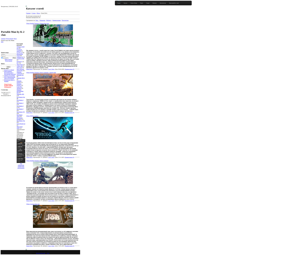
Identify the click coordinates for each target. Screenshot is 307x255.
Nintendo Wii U (21, 78)
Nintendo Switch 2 (19, 84)
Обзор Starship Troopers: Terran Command (37, 160)
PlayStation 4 (20, 106)
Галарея (147, 3)
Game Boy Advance (19, 87)
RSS (2, 42)
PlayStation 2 (20, 100)
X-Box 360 (19, 66)
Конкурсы (155, 3)
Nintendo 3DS (20, 94)
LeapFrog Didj (20, 58)
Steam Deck (20, 64)
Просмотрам (65, 20)
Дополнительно (163, 3)
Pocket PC (19, 61)
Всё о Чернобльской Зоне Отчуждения (9, 77)
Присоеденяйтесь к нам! (174, 3)
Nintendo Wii (20, 75)
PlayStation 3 (20, 103)
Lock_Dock (51, 69)
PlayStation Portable (19, 118)
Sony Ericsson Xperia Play (20, 69)
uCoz (48, 253)
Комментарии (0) (69, 69)
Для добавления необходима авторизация (21, 166)
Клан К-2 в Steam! (9, 70)
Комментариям (57, 20)
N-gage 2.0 (19, 52)
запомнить (5, 58)
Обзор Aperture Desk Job (32, 204)
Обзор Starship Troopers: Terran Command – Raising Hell (41, 72)
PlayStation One (21, 97)
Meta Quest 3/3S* (20, 127)
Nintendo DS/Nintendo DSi (20, 91)
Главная (118, 3)
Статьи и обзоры (133, 3)
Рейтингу (48, 20)
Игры (38, 13)
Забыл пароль (8, 59)
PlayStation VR (21, 112)
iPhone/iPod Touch (20, 54)
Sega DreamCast (21, 123)
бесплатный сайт (40, 253)
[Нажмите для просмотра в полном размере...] (53, 46)
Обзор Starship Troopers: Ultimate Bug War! (37, 23)
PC (17, 63)
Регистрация (9, 38)
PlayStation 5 (20, 109)
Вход (15, 38)
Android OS (20, 57)
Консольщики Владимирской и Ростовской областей (10, 73)
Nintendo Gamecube (19, 72)
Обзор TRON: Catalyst (32, 116)
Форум (141, 3)
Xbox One (19, 67)
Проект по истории (9, 75)
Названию (42, 20)
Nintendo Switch (19, 81)
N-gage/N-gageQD (19, 50)
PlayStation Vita (21, 120)
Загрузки (125, 3)
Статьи (33, 13)
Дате (36, 20)
